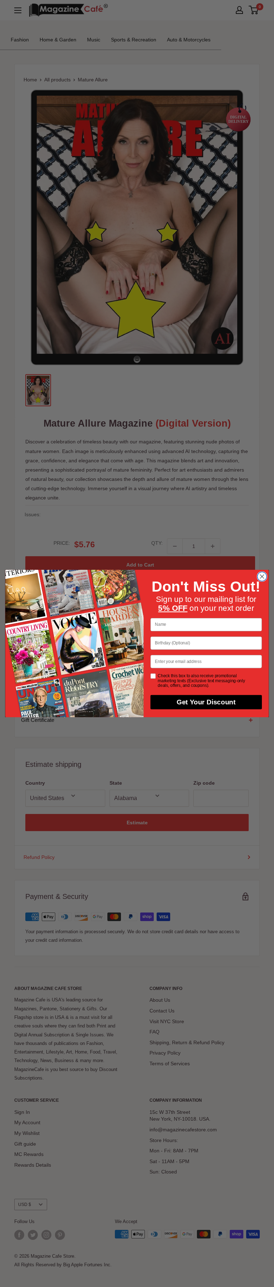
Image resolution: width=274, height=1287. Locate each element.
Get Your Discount (206, 702)
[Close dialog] (262, 576)
